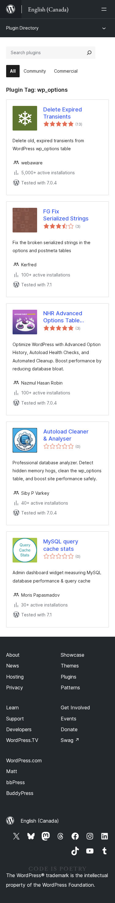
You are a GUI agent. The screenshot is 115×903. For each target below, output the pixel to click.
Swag (70, 740)
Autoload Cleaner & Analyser (66, 435)
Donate (69, 729)
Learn (12, 707)
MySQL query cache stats (60, 545)
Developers (19, 729)
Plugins (68, 677)
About (13, 655)
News (12, 666)
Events (68, 719)
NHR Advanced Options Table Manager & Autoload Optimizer (69, 317)
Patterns (70, 687)
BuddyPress (19, 793)
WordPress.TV (22, 740)
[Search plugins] (89, 52)
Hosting (15, 677)
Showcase (72, 655)
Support (15, 719)
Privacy (14, 687)
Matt (11, 771)
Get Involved (75, 707)
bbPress (15, 782)
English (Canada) (40, 821)
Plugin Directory (22, 27)
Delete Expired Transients (62, 113)
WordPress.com (24, 760)
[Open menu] (105, 9)
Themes (70, 666)
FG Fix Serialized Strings (66, 215)
